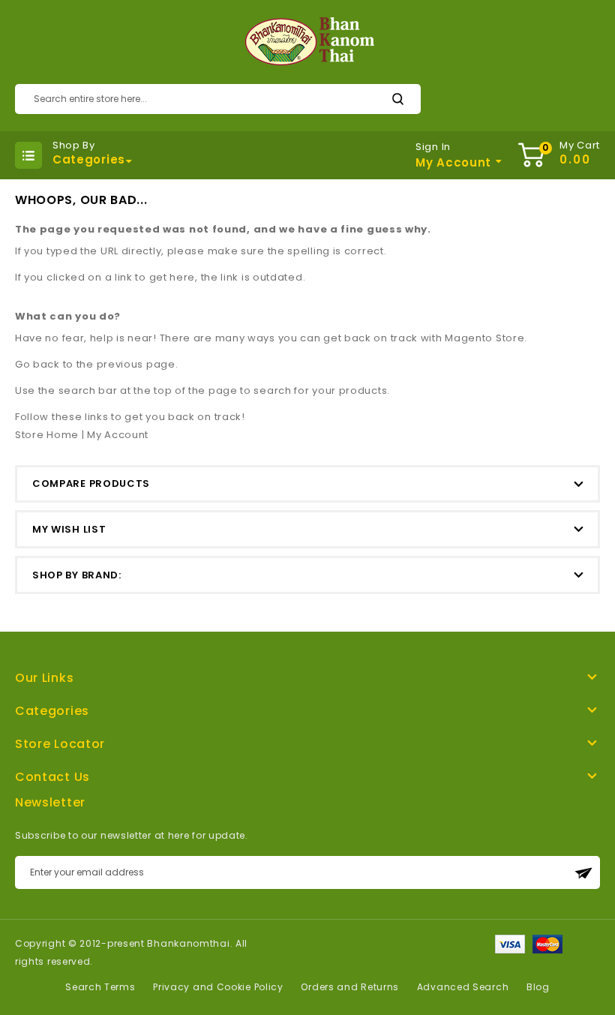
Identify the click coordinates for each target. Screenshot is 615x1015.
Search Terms (100, 986)
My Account (117, 435)
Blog (538, 986)
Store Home (47, 435)
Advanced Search (463, 986)
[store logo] (308, 42)
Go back (37, 364)
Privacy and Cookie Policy (218, 986)
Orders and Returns (350, 986)
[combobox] (218, 99)
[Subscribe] (583, 872)
